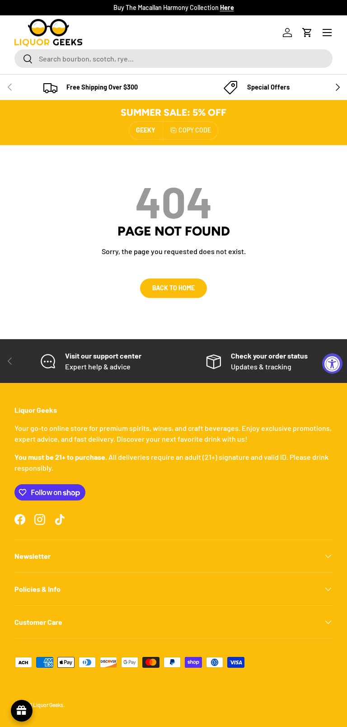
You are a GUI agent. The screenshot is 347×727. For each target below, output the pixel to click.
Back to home (173, 288)
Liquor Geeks (48, 705)
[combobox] (173, 58)
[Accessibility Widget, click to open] (332, 364)
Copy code (194, 130)
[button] (307, 32)
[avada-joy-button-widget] (22, 711)
